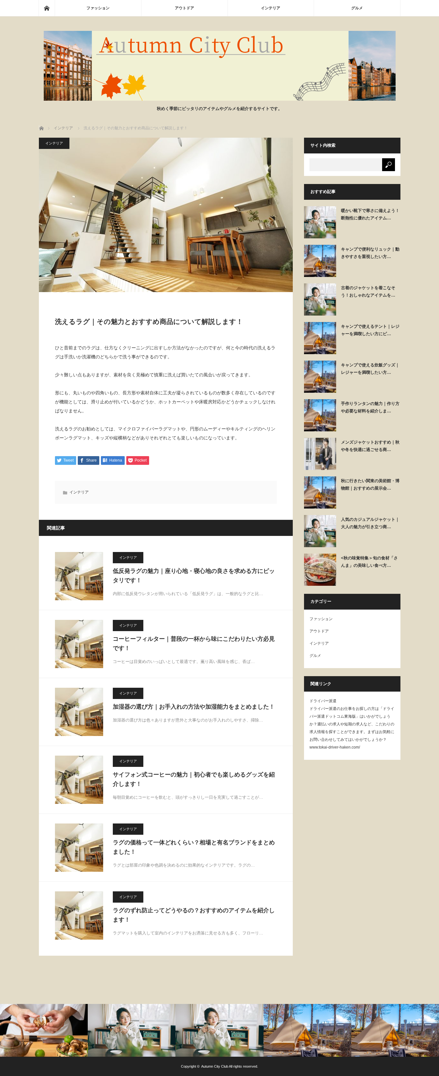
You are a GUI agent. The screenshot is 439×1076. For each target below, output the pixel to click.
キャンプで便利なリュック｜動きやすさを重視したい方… (370, 253)
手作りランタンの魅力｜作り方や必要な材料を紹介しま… (370, 407)
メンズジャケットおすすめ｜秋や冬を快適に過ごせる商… (370, 446)
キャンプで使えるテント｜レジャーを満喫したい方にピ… (370, 330)
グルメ (357, 8)
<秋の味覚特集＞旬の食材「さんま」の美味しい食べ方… (369, 562)
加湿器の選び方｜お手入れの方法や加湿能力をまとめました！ (194, 707)
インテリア (270, 8)
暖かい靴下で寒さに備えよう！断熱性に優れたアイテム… (370, 214)
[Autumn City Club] (220, 99)
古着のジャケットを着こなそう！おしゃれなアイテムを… (368, 291)
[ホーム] (47, 8)
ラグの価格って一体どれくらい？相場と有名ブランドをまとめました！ (194, 847)
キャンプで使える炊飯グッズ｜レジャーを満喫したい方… (370, 369)
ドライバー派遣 (322, 701)
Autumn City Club (214, 1066)
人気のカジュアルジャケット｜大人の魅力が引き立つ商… (370, 523)
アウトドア (184, 8)
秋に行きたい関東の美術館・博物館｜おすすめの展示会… (370, 484)
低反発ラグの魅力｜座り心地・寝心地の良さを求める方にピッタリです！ (194, 576)
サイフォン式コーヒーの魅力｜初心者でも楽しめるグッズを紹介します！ (194, 779)
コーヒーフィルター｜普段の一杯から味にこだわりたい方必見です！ (194, 643)
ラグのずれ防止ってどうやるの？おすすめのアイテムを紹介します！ (194, 915)
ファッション (98, 8)
